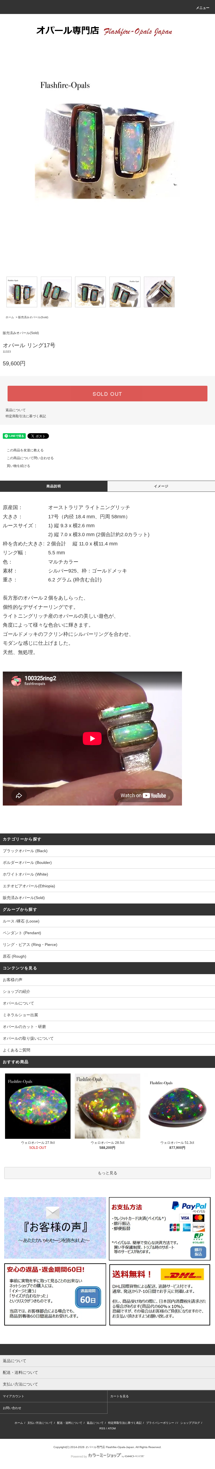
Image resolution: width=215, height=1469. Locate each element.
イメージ (161, 486)
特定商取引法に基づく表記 (26, 416)
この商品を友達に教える (25, 450)
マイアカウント (13, 1396)
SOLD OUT (107, 393)
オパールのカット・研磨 (24, 1026)
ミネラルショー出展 (20, 1015)
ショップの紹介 (16, 991)
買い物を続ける (18, 466)
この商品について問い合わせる (30, 458)
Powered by (79, 1456)
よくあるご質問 (16, 1050)
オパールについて (18, 1003)
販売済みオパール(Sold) (33, 317)
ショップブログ (190, 1422)
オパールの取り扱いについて (28, 1038)
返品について (16, 410)
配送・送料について (69, 1422)
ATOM (112, 1428)
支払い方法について (40, 1422)
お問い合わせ (12, 1408)
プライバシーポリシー (160, 1422)
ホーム (10, 317)
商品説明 (53, 486)
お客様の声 (12, 979)
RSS (102, 1428)
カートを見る (119, 1396)
